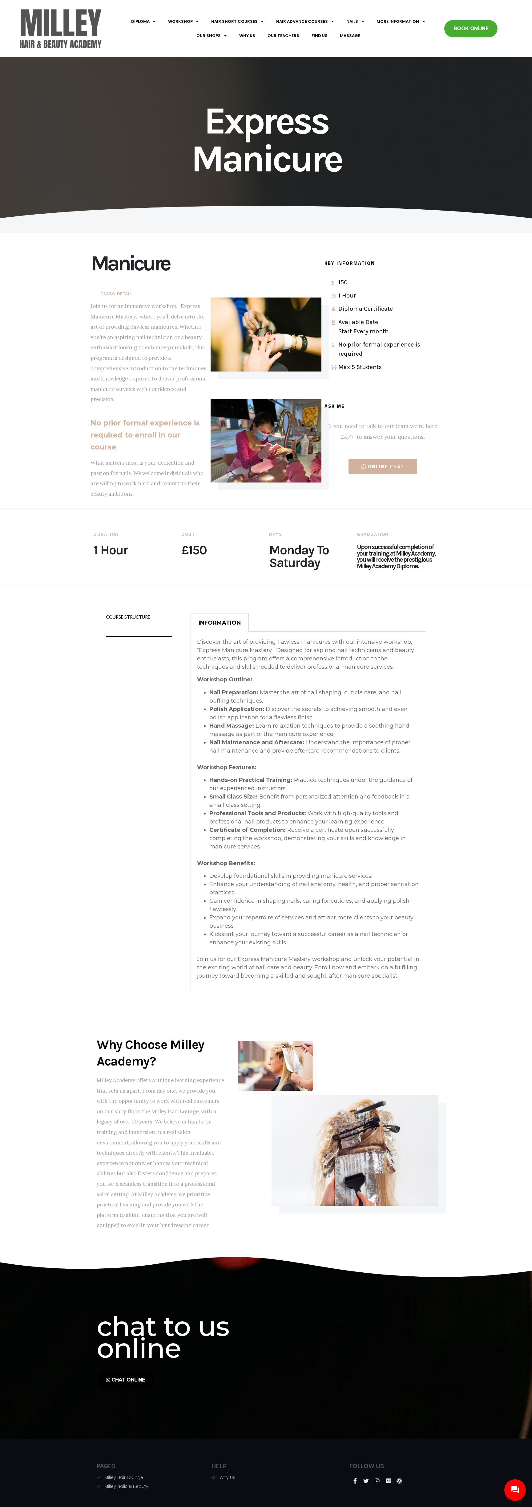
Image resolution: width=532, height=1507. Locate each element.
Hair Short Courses (234, 21)
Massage (350, 36)
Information (220, 622)
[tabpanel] (308, 811)
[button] (471, 28)
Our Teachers (283, 36)
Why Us (247, 36)
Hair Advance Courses (302, 21)
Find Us (320, 36)
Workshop (180, 21)
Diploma (140, 21)
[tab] (220, 623)
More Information (398, 21)
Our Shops (208, 36)
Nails (352, 21)
